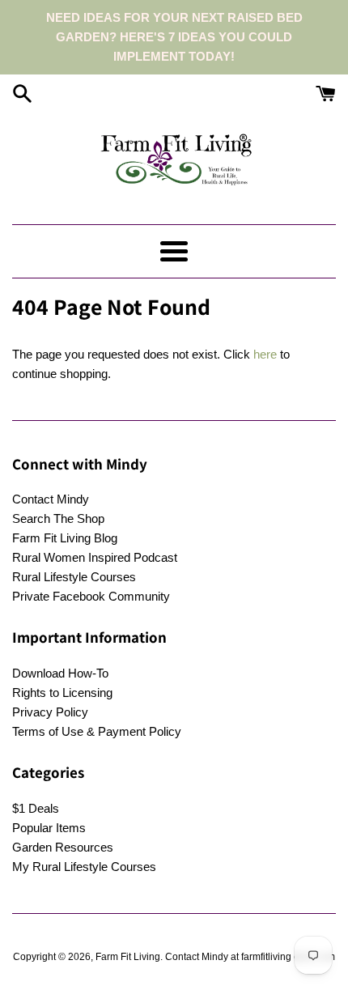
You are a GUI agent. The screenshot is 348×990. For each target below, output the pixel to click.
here (265, 354)
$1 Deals (35, 808)
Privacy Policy (50, 712)
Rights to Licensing (62, 692)
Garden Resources (62, 847)
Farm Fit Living (127, 956)
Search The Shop (58, 518)
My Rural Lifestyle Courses (84, 866)
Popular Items (49, 828)
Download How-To (60, 673)
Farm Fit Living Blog (64, 538)
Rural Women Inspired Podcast (94, 557)
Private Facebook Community (91, 596)
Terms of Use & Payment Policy (96, 731)
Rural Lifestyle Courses (74, 577)
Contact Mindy (50, 499)
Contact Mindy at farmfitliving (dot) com (250, 956)
